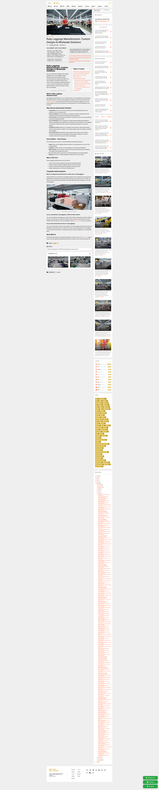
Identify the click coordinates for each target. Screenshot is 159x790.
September (100, 487)
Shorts (96, 406)
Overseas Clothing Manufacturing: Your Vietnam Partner (103, 743)
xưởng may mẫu (98, 466)
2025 (97, 477)
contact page (78, 220)
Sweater (97, 415)
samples (102, 398)
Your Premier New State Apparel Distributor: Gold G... (103, 567)
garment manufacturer (51, 101)
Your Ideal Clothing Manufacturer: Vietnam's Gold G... (103, 749)
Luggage (99, 6)
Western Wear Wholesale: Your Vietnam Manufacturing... (103, 731)
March (99, 757)
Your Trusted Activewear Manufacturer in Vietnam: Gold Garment (103, 347)
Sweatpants (97, 435)
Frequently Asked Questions (80, 78)
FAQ (79, 769)
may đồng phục (98, 402)
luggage (97, 423)
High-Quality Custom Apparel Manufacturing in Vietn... (103, 597)
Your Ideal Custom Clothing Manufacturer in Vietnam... (102, 659)
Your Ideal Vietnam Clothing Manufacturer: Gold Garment (102, 224)
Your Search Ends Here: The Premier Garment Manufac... (104, 655)
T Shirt (56, 6)
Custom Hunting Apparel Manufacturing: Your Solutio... (103, 520)
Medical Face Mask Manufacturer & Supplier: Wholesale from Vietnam (103, 184)
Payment (73, 778)
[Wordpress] (90, 770)
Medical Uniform (98, 427)
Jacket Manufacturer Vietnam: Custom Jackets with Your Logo (102, 327)
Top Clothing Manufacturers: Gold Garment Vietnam (103, 563)
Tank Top (105, 421)
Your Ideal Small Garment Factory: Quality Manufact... (103, 651)
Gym (100, 404)
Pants (101, 433)
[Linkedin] (102, 770)
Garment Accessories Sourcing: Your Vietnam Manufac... (104, 542)
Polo (105, 400)
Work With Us (77, 90)
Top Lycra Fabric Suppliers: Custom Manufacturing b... (104, 546)
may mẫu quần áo (98, 456)
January (99, 760)
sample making (98, 462)
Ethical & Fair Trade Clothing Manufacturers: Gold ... (103, 727)
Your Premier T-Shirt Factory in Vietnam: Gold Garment (103, 164)
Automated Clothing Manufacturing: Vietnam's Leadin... (104, 554)
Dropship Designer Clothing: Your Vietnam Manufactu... (103, 501)
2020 (97, 483)
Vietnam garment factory (100, 439)
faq (101, 400)
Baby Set (97, 429)
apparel (102, 411)
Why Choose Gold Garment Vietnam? (81, 73)
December (100, 484)
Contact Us (151, 786)
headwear (97, 425)
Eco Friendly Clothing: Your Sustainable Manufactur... (102, 751)
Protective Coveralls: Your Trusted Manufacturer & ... (103, 495)
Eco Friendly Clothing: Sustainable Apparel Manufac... (104, 723)
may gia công (98, 454)
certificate (97, 441)
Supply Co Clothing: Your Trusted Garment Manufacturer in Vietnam (79, 264)
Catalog (73, 776)
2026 (97, 475)
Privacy (79, 771)
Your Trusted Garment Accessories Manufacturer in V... (104, 632)
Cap (68, 6)
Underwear (97, 437)
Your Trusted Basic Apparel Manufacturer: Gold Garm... (102, 657)
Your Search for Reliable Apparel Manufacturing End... (103, 628)
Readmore (106, 172)
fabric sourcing (98, 449)
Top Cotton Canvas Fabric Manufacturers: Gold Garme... (103, 511)
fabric (96, 421)
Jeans (103, 425)
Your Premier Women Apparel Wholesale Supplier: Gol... (103, 515)
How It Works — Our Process (80, 75)
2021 (97, 481)
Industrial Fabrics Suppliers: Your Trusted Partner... (103, 741)
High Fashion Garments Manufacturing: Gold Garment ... (103, 667)
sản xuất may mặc (99, 464)
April (99, 493)
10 (97, 343)
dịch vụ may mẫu (98, 447)
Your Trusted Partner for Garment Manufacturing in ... (103, 639)
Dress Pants (97, 413)
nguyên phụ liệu (98, 458)
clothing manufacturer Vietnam (101, 443)
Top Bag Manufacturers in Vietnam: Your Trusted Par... (104, 534)
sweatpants (106, 462)
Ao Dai (105, 427)
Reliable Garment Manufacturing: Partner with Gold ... (103, 649)
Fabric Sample (98, 431)
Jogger (107, 425)
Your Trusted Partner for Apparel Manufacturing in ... (103, 661)
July (99, 490)
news (52, 36)
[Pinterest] (99, 770)
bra (101, 408)
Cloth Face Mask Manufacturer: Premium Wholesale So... (103, 497)
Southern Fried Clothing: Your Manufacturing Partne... (103, 499)
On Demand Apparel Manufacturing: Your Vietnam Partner (104, 573)
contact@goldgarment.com (103, 21)
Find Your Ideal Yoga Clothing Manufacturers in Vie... (103, 702)
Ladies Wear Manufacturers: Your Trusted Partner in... (103, 538)
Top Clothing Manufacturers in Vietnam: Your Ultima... (103, 602)
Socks (105, 419)
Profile (79, 776)
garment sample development (101, 452)
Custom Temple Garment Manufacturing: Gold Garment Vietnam (103, 287)
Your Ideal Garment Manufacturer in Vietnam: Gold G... (104, 604)
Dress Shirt (107, 408)
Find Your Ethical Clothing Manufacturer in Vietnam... (102, 587)
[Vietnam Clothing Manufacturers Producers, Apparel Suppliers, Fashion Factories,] (57, 3)
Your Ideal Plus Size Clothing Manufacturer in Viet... (103, 626)
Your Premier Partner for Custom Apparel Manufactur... (103, 618)
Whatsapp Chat (151, 777)
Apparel (93, 6)
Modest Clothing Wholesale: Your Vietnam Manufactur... (103, 721)
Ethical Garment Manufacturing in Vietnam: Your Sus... (103, 612)
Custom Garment (98, 419)
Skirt (101, 406)
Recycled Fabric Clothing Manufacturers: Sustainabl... (102, 565)
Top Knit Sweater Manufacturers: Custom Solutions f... (103, 716)
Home (48, 36)
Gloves (96, 433)
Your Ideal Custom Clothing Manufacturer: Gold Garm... (102, 673)
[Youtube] (90, 773)
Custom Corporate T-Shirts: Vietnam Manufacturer (80, 55)
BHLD (103, 417)
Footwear (87, 6)
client (102, 415)
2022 (97, 480)
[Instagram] (93, 773)
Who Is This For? (77, 76)
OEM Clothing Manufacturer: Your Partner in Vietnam (103, 583)
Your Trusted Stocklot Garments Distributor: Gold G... (103, 686)
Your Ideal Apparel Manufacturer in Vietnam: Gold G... (104, 616)
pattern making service (99, 460)
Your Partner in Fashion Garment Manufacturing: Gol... (103, 653)
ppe (100, 421)
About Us (73, 769)
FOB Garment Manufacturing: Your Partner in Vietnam (104, 620)
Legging (96, 411)
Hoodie (62, 6)
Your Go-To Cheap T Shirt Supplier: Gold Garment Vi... (104, 696)
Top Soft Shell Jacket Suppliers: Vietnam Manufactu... (103, 503)
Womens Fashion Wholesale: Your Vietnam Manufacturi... (104, 733)
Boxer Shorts (103, 429)
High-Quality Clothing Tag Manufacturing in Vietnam (102, 698)
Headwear (80, 6)
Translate (98, 11)
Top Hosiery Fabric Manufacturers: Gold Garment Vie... (104, 550)
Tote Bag (104, 435)
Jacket (74, 6)
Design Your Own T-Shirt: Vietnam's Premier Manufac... (104, 517)
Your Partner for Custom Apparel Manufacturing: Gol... (103, 755)
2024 (97, 478)
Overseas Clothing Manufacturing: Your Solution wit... (103, 745)
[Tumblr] (96, 770)
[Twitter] (93, 770)
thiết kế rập (107, 464)
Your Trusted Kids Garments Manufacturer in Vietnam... (102, 536)
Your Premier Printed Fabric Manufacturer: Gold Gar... (102, 712)
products (106, 404)
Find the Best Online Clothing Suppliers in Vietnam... (103, 737)
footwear (106, 406)
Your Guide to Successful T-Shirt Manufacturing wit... (103, 610)
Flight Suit (105, 431)
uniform (102, 423)
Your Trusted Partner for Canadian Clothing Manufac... (104, 729)
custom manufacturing (99, 445)
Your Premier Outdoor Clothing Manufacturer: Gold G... (103, 710)
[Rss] (87, 770)
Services (97, 408)
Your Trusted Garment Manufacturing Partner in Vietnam (104, 606)
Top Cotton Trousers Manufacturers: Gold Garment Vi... (104, 753)
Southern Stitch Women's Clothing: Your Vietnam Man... (104, 530)
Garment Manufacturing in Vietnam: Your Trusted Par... (104, 630)
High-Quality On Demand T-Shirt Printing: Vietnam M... (103, 526)
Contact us (85, 237)
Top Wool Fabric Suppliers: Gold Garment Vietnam (103, 735)
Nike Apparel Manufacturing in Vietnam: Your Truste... (103, 692)
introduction (97, 417)
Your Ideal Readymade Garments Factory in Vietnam (103, 591)
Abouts (50, 6)
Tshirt (96, 400)
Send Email (151, 782)
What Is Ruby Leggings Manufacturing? (82, 71)
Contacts (106, 6)
